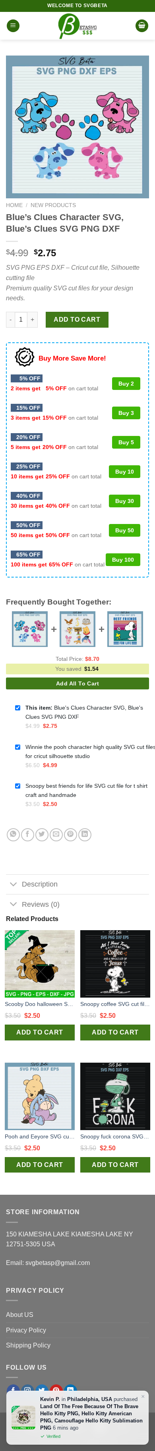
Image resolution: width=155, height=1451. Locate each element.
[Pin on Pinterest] (70, 834)
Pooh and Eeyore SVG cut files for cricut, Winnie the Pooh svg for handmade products (40, 1136)
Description (40, 884)
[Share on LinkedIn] (84, 834)
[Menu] (13, 26)
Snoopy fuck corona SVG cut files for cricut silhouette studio (115, 1136)
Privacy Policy (26, 1330)
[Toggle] (13, 885)
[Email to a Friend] (56, 834)
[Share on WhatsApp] (13, 834)
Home (14, 205)
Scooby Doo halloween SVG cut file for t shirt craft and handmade (40, 1004)
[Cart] (142, 26)
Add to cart (77, 319)
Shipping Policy (28, 1345)
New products (53, 205)
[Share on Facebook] (27, 834)
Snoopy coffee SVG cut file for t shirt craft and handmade (115, 1004)
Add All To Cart (77, 683)
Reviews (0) (41, 904)
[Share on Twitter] (41, 834)
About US (19, 1314)
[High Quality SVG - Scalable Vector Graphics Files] (77, 26)
